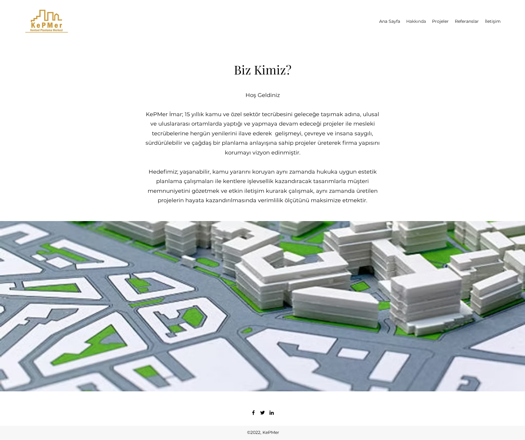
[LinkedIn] (272, 413)
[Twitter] (262, 413)
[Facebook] (253, 413)
